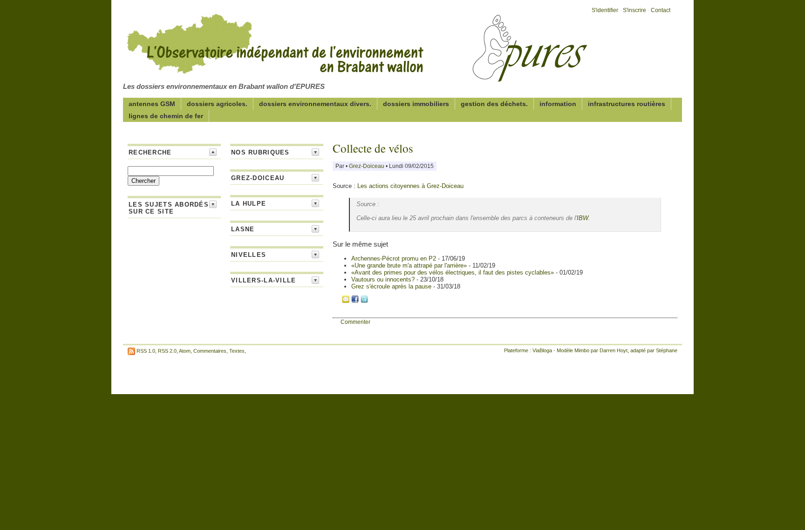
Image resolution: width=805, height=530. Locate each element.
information (557, 103)
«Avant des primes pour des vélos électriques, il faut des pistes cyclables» (453, 272)
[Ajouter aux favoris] (336, 300)
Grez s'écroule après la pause (392, 286)
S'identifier (605, 10)
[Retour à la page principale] (356, 76)
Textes (237, 351)
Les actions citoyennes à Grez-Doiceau (410, 185)
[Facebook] (355, 300)
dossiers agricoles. (217, 103)
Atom (185, 351)
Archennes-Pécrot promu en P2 (394, 258)
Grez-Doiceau (367, 166)
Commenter (355, 322)
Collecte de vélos (373, 148)
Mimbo (581, 350)
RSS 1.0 (145, 351)
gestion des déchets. (494, 103)
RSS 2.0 (167, 351)
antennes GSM (152, 103)
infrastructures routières (626, 103)
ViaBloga (542, 350)
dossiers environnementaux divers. (315, 103)
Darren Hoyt (614, 350)
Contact (660, 10)
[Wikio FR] (373, 300)
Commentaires (209, 351)
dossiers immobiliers (416, 103)
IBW (582, 218)
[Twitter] (364, 300)
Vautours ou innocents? (383, 279)
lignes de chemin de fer (166, 116)
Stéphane (666, 350)
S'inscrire (634, 10)
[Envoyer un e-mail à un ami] (345, 300)
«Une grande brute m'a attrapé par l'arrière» (410, 265)
